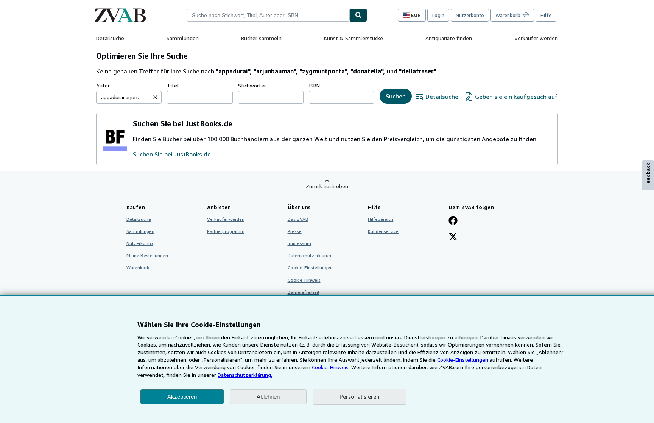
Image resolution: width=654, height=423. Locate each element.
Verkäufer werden (536, 38)
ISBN (314, 85)
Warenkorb (137, 267)
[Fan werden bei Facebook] (453, 221)
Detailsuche (110, 38)
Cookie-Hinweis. (331, 367)
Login (438, 15)
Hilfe (545, 15)
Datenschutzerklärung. (245, 374)
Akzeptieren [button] (182, 396)
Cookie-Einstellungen (462, 359)
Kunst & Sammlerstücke (353, 38)
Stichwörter (252, 85)
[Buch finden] (358, 15)
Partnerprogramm (225, 231)
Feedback (648, 175)
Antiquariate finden (448, 38)
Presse (295, 231)
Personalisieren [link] (359, 396)
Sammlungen (183, 38)
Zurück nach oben (327, 186)
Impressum (299, 243)
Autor (103, 85)
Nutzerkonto (470, 15)
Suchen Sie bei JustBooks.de (172, 154)
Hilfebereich (380, 219)
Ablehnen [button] (268, 396)
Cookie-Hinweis (304, 280)
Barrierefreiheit (303, 292)
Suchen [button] (396, 96)
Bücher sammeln (261, 38)
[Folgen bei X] (453, 237)
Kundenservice (383, 231)
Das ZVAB (298, 219)
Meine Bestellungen (147, 255)
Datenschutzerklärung (311, 255)
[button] (155, 97)
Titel (173, 85)
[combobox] (268, 15)
